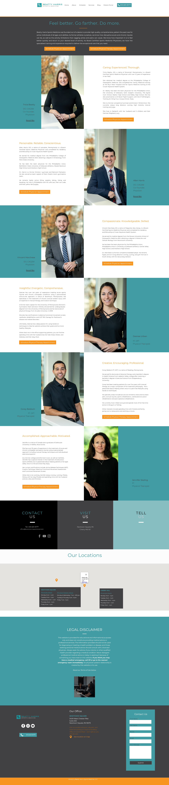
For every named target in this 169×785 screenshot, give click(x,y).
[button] (82, 5)
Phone (132, 732)
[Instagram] (49, 536)
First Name (134, 719)
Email (132, 738)
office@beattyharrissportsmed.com (32, 529)
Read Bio (137, 196)
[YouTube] (44, 536)
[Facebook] (39, 536)
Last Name (133, 725)
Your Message (134, 744)
